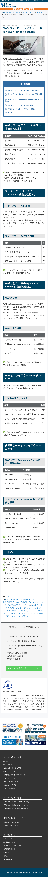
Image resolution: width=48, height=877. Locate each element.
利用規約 (6, 852)
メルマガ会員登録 (9, 788)
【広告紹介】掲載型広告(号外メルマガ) (16, 802)
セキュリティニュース (10, 771)
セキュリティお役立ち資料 (12, 768)
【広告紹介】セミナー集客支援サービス (16, 808)
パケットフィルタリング (19, 613)
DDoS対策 (7, 602)
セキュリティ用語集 (9, 785)
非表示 (26, 84)
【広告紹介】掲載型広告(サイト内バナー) (16, 805)
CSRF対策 (35, 599)
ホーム (5, 761)
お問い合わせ (7, 859)
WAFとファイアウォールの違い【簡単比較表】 (23, 90)
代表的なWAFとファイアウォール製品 (20, 109)
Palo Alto (24, 602)
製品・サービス (8, 764)
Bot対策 (17, 599)
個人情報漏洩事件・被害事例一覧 (14, 775)
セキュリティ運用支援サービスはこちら (24, 668)
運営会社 (6, 856)
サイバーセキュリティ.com (12, 12)
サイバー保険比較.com (10, 825)
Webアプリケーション (21, 605)
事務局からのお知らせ (10, 842)
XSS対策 (11, 608)
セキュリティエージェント (12, 822)
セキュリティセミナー (10, 781)
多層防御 (24, 616)
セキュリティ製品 (18, 611)
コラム (8, 596)
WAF (9, 605)
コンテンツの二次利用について (13, 845)
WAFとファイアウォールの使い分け (19, 105)
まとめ (8, 112)
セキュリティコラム (9, 778)
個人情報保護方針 (9, 849)
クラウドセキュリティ (25, 608)
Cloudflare (25, 599)
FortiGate (16, 602)
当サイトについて (9, 839)
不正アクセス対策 (13, 616)
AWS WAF (9, 599)
